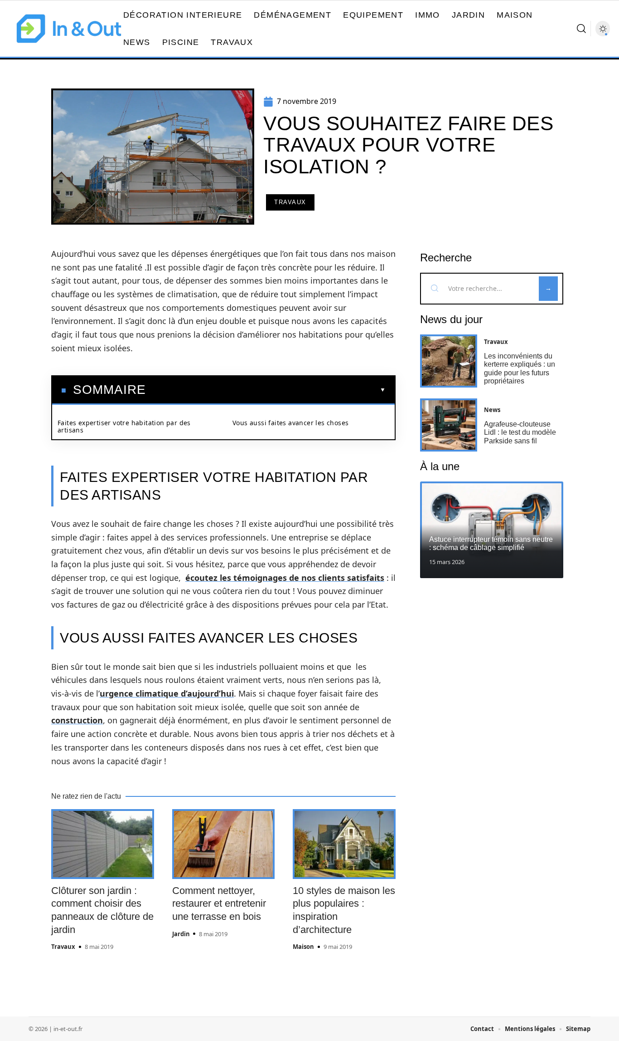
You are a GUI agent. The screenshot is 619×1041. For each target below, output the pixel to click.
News (492, 410)
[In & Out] (69, 28)
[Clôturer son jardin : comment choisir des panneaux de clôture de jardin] (102, 844)
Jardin (181, 934)
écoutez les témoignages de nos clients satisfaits (284, 577)
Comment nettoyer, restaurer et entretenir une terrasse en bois (219, 903)
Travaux (290, 202)
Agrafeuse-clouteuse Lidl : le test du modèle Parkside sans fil (520, 432)
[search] (581, 28)
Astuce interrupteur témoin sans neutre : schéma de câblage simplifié (491, 543)
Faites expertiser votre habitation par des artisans (124, 426)
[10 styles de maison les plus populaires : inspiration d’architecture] (344, 844)
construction (77, 720)
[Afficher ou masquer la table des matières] (266, 389)
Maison (303, 947)
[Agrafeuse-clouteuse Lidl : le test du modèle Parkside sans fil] (448, 425)
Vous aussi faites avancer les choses (290, 422)
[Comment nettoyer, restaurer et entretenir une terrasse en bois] (223, 844)
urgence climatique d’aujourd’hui (167, 693)
